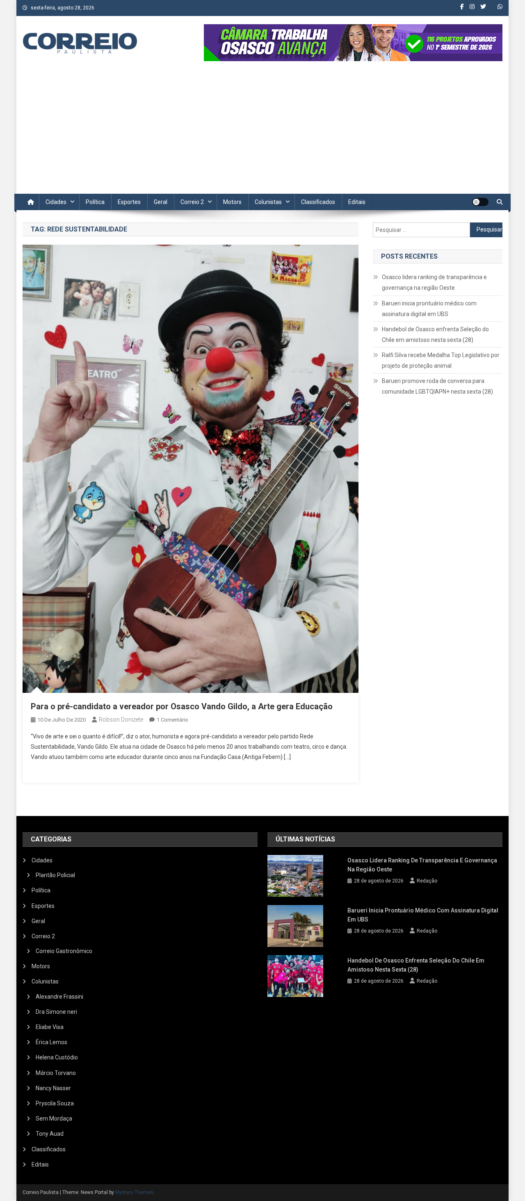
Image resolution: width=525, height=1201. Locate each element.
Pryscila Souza (55, 1103)
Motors (232, 202)
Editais (356, 202)
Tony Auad (50, 1133)
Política (95, 202)
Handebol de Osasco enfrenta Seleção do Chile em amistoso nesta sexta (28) (435, 334)
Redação (427, 881)
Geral (160, 202)
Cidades (56, 202)
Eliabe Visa (50, 1027)
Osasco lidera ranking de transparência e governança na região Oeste (434, 282)
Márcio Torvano (56, 1073)
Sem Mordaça (54, 1118)
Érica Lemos (51, 1042)
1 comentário (172, 720)
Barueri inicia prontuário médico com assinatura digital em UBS (429, 308)
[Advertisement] (262, 132)
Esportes (129, 202)
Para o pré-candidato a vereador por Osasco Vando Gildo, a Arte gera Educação (182, 706)
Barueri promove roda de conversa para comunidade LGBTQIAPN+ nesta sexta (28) (437, 386)
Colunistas (268, 202)
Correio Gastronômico (64, 951)
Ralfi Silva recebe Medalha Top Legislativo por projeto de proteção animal (441, 360)
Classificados (318, 202)
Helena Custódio (57, 1057)
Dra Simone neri (56, 1011)
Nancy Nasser (53, 1088)
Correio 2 (192, 202)
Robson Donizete (121, 719)
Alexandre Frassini (59, 996)
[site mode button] (480, 202)
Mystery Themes (134, 1192)
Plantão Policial (55, 875)
